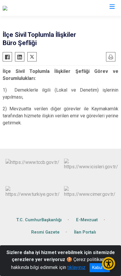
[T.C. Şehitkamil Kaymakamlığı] (32, 7)
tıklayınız (76, 267)
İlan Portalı (85, 232)
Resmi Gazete (45, 232)
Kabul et (99, 267)
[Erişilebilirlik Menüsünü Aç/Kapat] (108, 263)
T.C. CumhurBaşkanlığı (39, 219)
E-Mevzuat (87, 219)
